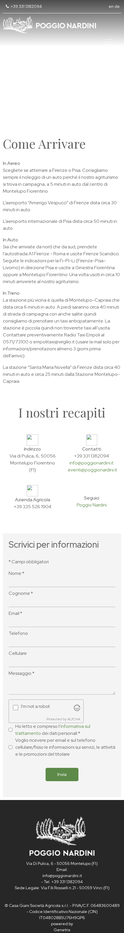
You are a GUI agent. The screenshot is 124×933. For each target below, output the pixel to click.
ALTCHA (73, 719)
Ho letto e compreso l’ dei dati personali (52, 729)
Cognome (21, 593)
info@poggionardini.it (91, 463)
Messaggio (21, 673)
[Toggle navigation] (109, 42)
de (117, 6)
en (111, 6)
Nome (16, 573)
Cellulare (18, 653)
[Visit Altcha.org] (77, 707)
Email (15, 613)
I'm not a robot (35, 706)
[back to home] (62, 836)
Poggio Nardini (92, 505)
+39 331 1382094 (26, 6)
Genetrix (62, 929)
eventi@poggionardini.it (92, 470)
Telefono (18, 633)
